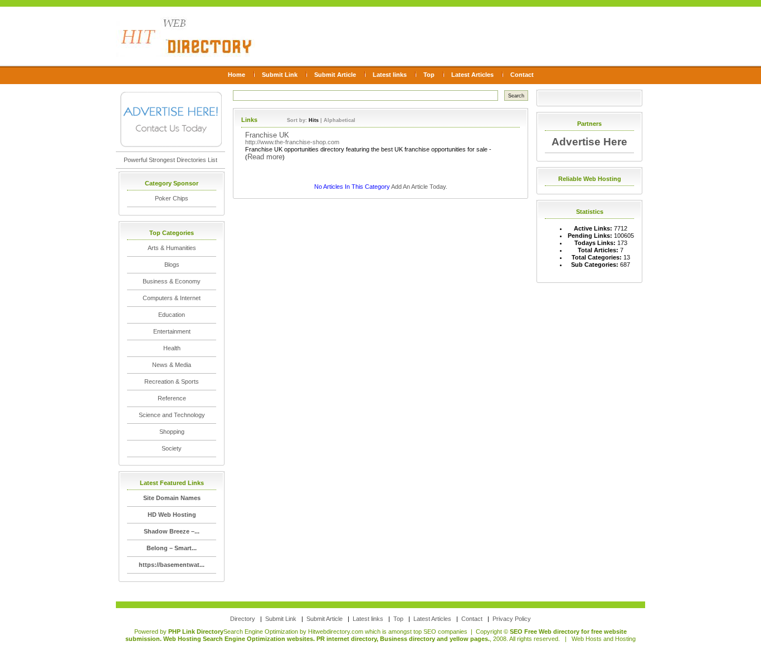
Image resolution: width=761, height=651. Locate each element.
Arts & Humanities (172, 247)
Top (429, 74)
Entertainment (172, 331)
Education (171, 314)
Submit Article (335, 74)
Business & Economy (172, 281)
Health (172, 348)
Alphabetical (339, 120)
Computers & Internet (172, 298)
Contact (522, 74)
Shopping (171, 431)
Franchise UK (267, 135)
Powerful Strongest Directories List (170, 159)
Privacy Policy (511, 618)
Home (236, 74)
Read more (264, 157)
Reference (172, 398)
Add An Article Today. (419, 186)
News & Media (171, 364)
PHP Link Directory (195, 631)
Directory (242, 618)
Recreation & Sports (171, 381)
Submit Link (279, 74)
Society (172, 448)
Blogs (171, 264)
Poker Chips (171, 198)
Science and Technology (172, 415)
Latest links (390, 74)
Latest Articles (472, 74)
